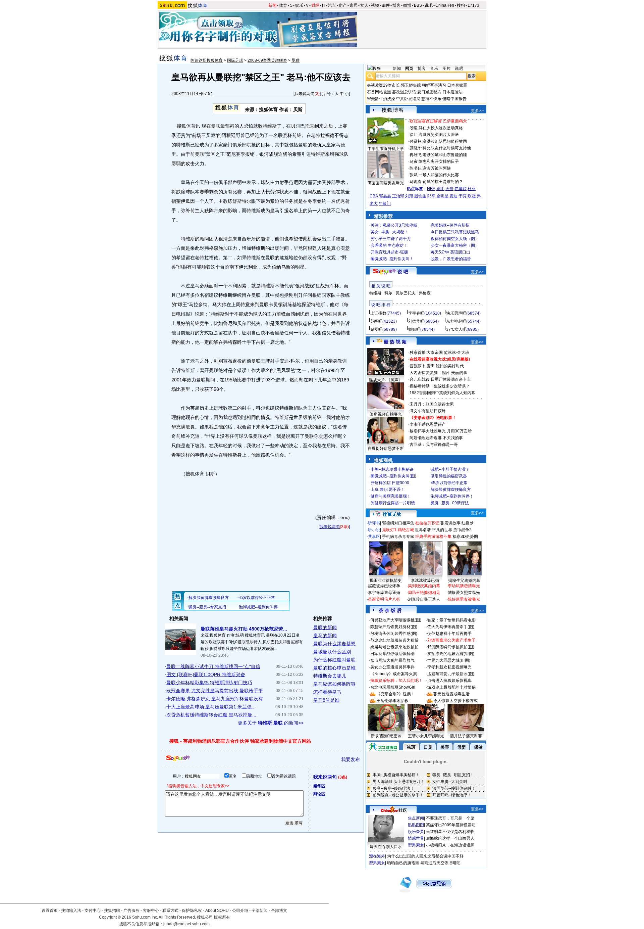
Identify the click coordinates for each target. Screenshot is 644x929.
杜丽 (472, 188)
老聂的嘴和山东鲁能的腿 (445, 154)
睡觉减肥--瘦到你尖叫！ (392, 259)
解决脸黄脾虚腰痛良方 (451, 489)
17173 (473, 5)
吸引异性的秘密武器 (449, 476)
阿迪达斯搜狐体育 (207, 60)
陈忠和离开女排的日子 (439, 161)
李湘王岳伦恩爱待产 (428, 424)
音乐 (434, 68)
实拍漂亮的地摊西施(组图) (450, 653)
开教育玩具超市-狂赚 (389, 252)
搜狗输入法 (71, 910)
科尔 (388, 293)
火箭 (449, 188)
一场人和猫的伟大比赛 (439, 175)
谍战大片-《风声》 (385, 380)
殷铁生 (420, 196)
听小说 (374, 529)
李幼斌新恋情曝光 (464, 586)
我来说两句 (304, 93)
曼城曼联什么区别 (332, 651)
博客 (396, 5)
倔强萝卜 (418, 366)
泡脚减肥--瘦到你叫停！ (452, 496)
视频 (375, 5)
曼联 (295, 60)
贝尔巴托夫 (405, 293)
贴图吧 (376, 329)
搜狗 (461, 5)
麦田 (431, 366)
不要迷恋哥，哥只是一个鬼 (450, 818)
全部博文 (279, 910)
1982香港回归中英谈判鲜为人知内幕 (442, 392)
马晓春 (416, 181)
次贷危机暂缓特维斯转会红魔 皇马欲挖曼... (211, 714)
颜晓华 (416, 148)
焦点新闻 (416, 818)
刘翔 (409, 196)
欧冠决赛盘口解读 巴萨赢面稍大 (438, 121)
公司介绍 (240, 910)
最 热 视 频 (395, 341)
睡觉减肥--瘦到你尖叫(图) (393, 476)
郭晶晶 (385, 196)
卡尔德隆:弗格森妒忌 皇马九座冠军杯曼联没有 (214, 698)
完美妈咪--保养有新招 (450, 225)
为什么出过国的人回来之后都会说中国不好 (425, 856)
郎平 (431, 196)
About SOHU (217, 910)
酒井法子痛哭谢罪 (466, 736)
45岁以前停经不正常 (449, 482)
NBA (431, 188)
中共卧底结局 (408, 98)
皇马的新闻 (325, 635)
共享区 (374, 536)
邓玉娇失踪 (411, 85)
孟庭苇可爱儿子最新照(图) (450, 673)
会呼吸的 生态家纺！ (389, 245)
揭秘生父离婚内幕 (464, 580)
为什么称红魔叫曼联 (334, 659)
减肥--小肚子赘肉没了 (450, 469)
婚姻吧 (414, 329)
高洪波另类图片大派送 (439, 134)
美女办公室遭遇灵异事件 (392, 667)
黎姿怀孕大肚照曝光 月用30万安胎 (441, 431)
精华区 (319, 786)
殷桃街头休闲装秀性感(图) (393, 633)
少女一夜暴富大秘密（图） (455, 245)
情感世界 (416, 838)
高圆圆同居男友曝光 (386, 183)
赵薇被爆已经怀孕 (384, 586)
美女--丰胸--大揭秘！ (389, 232)
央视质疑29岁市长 (383, 85)
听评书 (374, 523)
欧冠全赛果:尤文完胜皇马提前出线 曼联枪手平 (214, 690)
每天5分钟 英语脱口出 (450, 252)
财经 (315, 5)
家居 (354, 5)
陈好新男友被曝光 (464, 599)
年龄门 (385, 203)
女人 (364, 5)
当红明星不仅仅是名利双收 (450, 831)
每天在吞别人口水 (386, 846)
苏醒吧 (376, 321)
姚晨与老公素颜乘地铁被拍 (394, 647)
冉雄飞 (416, 154)
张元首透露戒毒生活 (451, 694)
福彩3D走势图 (465, 536)
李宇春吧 (416, 313)
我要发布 (350, 759)
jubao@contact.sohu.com (186, 924)
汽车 (332, 5)
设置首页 (50, 910)
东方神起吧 (456, 321)
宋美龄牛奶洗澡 (381, 98)
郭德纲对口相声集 (398, 523)
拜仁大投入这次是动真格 (441, 128)
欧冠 (472, 196)
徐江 (414, 134)
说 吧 (402, 271)
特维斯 (375, 293)
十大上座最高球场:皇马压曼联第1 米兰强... (211, 706)
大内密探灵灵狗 (424, 372)
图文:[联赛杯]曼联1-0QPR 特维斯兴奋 (205, 674)
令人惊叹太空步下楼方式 (455, 700)
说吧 (429, 5)
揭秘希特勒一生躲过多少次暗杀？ (440, 386)
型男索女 (416, 845)
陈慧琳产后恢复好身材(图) (393, 626)
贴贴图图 (416, 825)
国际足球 (235, 60)
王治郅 (398, 196)
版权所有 (222, 917)
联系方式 (170, 910)
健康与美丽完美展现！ (391, 496)
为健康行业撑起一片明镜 (393, 503)
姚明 (440, 188)
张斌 (414, 175)
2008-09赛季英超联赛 (267, 60)
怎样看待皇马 (327, 692)
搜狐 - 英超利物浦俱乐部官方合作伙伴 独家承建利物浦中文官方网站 (240, 741)
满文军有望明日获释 (428, 411)
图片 (446, 68)
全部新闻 (260, 910)
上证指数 (378, 313)
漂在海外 (377, 856)
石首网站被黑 (379, 92)
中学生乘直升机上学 (386, 148)
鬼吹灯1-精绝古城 (398, 529)
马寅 (414, 161)
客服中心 (151, 910)
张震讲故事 (450, 523)
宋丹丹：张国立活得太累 (432, 404)
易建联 (460, 188)
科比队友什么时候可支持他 (447, 148)
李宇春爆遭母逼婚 (384, 592)
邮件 (386, 5)
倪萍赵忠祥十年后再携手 (449, 633)
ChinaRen (444, 5)
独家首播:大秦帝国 (426, 352)
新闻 (272, 5)
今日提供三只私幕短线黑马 (455, 232)
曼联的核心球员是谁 (334, 667)
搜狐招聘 (112, 910)
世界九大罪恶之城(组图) (448, 660)
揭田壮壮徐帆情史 (386, 580)
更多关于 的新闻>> (271, 723)
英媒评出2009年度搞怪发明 (451, 825)
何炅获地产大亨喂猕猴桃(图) (395, 620)
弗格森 (425, 293)
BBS (418, 5)
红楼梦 (468, 523)
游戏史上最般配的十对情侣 (451, 687)
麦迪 (453, 196)
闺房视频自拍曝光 (386, 414)
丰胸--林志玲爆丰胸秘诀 (392, 469)
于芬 (463, 196)
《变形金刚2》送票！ (395, 694)
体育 (283, 5)
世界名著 (423, 529)
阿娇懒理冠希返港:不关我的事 (436, 437)
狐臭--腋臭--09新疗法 (450, 503)
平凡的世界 (442, 529)
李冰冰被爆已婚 (425, 580)
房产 (343, 5)
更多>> (477, 110)
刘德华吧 (416, 321)
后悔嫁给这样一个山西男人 (450, 838)
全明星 (442, 196)
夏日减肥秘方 (429, 92)
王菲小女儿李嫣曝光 (426, 736)
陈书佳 (416, 168)
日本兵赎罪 (457, 85)
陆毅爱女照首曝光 (464, 592)
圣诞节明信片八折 (384, 599)
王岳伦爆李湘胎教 (392, 700)
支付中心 (93, 910)
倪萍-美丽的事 (454, 372)
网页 (409, 68)
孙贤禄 (416, 141)
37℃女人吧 (456, 329)
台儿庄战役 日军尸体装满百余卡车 (440, 379)
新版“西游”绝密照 (386, 736)
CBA (374, 196)
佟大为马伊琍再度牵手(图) (450, 626)
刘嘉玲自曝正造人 (424, 599)
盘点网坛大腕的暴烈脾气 (392, 660)
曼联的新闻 (325, 627)
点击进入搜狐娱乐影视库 (449, 680)
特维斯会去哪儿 (329, 676)
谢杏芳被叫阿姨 (437, 168)
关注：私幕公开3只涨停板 (394, 225)
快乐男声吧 (456, 313)
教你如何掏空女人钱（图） (455, 238)
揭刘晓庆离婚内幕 (424, 586)
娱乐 (299, 5)
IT (323, 5)
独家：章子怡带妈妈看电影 (451, 620)
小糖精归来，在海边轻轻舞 (450, 845)
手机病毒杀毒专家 (398, 536)
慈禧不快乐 (431, 98)
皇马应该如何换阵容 (334, 684)
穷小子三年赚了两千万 (391, 238)
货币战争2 (462, 529)
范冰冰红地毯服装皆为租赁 (394, 640)
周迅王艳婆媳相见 (424, 592)
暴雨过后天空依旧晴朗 (440, 863)
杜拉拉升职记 (427, 523)
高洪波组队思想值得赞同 (445, 141)
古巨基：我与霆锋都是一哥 (434, 444)
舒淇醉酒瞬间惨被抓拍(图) (450, 647)
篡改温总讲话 (404, 92)
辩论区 (319, 794)
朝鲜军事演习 (434, 85)
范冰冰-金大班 (456, 352)
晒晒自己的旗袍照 (403, 863)
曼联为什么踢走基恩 (334, 643)
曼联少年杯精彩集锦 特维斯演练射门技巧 (209, 682)
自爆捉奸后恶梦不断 (386, 448)
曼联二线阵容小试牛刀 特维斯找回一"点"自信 (213, 666)
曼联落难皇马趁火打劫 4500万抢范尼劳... (244, 629)
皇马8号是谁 (326, 700)
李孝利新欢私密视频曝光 (449, 667)
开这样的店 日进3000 (390, 482)
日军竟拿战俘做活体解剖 (392, 653)
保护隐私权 (192, 910)
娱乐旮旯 (416, 831)
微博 (407, 5)
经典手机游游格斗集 (433, 536)
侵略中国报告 (454, 98)
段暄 (414, 128)
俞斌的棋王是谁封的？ (443, 181)
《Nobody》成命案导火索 (393, 673)
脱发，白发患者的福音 (451, 259)
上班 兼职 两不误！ (388, 489)
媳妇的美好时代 (450, 366)
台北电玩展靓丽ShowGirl (392, 687)
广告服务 (131, 910)
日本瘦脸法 (452, 92)
